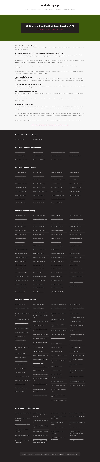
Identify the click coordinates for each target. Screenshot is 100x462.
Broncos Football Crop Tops (20, 353)
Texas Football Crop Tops (74, 172)
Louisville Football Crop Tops (57, 230)
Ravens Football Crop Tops (56, 374)
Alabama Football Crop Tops (20, 172)
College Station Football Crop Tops (40, 219)
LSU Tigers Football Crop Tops (39, 370)
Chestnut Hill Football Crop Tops (21, 280)
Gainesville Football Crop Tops (39, 265)
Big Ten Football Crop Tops (38, 155)
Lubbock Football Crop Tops (56, 234)
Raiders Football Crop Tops (56, 366)
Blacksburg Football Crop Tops (21, 253)
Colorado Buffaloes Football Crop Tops (22, 380)
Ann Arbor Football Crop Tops (21, 219)
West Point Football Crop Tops (75, 285)
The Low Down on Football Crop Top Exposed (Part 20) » (58, 125)
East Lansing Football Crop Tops (39, 249)
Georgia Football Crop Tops (20, 195)
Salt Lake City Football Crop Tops (57, 291)
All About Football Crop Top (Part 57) (77, 427)
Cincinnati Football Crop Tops (21, 288)
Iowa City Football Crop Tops (39, 280)
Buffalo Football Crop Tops (20, 265)
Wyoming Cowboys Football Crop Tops (77, 385)
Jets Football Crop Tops (38, 351)
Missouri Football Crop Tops (56, 172)
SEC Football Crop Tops (74, 152)
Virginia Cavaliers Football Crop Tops (77, 355)
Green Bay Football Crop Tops (39, 268)
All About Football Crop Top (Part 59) (58, 413)
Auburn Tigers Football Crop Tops (21, 332)
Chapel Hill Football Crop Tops (21, 272)
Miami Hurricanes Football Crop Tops (40, 374)
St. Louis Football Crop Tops (75, 230)
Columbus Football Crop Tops (39, 226)
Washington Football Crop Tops (76, 183)
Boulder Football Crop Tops (20, 261)
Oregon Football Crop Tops (56, 191)
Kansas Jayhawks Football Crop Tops (40, 355)
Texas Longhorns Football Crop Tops (77, 321)
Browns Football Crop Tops (20, 357)
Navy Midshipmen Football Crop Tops (58, 304)
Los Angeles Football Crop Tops (57, 226)
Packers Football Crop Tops (56, 343)
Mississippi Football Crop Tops (39, 202)
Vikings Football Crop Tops (75, 351)
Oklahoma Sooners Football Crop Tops (59, 330)
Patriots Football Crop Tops (56, 351)
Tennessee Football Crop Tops (57, 202)
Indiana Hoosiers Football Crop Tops (40, 334)
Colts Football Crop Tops (20, 384)
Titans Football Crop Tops (75, 330)
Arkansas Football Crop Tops (20, 179)
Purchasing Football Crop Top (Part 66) (77, 413)
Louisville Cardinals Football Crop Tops (41, 367)
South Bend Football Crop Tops (76, 226)
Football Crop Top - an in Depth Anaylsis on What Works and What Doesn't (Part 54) (76, 433)
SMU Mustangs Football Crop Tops (58, 385)
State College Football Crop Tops (76, 238)
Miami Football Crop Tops (56, 242)
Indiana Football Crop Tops (20, 202)
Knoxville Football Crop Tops (39, 291)
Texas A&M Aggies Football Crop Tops (77, 317)
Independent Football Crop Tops (39, 159)
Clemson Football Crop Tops (20, 291)
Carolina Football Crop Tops (20, 268)
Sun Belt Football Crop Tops (75, 155)
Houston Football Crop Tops (38, 272)
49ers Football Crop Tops (20, 304)
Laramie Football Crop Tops (56, 215)
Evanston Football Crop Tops (39, 257)
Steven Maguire (62, 454)
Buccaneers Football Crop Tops (21, 361)
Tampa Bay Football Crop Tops (75, 246)
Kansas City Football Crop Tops (39, 288)
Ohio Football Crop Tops (56, 183)
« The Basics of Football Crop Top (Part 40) (39, 125)
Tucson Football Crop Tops (75, 261)
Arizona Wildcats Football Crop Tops (22, 319)
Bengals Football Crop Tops (20, 340)
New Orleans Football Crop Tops (57, 261)
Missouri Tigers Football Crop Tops (40, 395)
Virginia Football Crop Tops (75, 179)
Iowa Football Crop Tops (38, 172)
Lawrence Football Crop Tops (57, 219)
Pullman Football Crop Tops (56, 288)
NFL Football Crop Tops (48, 9)
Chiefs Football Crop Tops (20, 372)
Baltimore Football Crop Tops (21, 246)
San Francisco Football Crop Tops (76, 219)
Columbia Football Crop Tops (39, 223)
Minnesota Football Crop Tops (39, 199)
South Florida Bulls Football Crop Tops (58, 400)
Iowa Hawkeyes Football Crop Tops (40, 338)
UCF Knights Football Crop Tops (76, 340)
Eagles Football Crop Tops (38, 304)
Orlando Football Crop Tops (56, 276)
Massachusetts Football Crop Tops (40, 191)
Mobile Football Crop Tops (56, 249)
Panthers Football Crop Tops (56, 347)
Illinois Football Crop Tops (20, 199)
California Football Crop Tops (21, 183)
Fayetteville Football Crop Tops (39, 261)
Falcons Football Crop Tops (38, 308)
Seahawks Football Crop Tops (57, 381)
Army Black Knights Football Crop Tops (22, 328)
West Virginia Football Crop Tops (76, 187)
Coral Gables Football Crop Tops (39, 230)
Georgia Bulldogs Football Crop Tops (40, 321)
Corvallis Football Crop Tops (38, 234)
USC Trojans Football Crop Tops (76, 344)
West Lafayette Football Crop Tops (76, 282)
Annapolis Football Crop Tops (21, 223)
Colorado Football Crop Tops (21, 187)
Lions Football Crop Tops (38, 363)
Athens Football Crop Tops (20, 230)
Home (26, 9)
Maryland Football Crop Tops (39, 187)
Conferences (58, 9)
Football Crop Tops (50, 5)
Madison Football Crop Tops (56, 238)
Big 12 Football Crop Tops (38, 152)
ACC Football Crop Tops (20, 152)
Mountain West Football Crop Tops (58, 152)
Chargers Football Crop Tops (20, 368)
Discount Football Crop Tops (69, 9)
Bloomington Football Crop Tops (21, 257)
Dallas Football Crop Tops (38, 238)
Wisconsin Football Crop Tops (75, 191)
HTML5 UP (76, 454)
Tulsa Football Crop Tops (74, 265)
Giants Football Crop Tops (38, 325)
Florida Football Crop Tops (20, 191)
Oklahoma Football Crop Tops (57, 187)
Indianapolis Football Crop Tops (39, 276)
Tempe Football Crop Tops (75, 253)
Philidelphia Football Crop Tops (57, 280)
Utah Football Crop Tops (74, 176)
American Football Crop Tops (21, 159)
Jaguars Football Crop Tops (38, 347)
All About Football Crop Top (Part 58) (58, 427)
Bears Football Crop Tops (20, 336)
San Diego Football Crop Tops (75, 215)
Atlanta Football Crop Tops (20, 234)
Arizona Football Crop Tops (20, 176)
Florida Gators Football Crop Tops (39, 312)
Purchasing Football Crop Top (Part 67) (40, 431)
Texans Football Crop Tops (75, 313)
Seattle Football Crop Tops (75, 223)
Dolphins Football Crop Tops (20, 391)
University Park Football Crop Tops (76, 272)
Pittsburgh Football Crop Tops (57, 284)
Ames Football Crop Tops (20, 215)
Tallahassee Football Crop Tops (76, 242)
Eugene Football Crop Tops (38, 253)
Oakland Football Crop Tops (56, 272)
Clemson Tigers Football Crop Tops (22, 376)
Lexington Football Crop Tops (57, 223)
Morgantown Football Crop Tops (57, 253)
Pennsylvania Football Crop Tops (57, 195)
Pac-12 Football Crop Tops (56, 159)
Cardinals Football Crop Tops (21, 364)
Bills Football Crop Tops (20, 344)
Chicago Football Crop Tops (20, 284)
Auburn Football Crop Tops (20, 238)
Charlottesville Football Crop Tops (21, 276)
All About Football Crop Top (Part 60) (40, 435)
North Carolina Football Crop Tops (58, 179)
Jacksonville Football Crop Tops (39, 284)
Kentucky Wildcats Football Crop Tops (40, 359)
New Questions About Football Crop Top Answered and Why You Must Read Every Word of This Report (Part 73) (40, 440)
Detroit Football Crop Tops (38, 246)
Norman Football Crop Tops (56, 268)
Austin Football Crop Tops (20, 242)
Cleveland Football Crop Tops (39, 215)
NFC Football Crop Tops (56, 155)
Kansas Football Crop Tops (38, 176)
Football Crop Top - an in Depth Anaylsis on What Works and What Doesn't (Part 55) (39, 414)
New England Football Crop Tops (57, 257)
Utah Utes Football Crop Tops (75, 347)
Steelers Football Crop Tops (75, 304)
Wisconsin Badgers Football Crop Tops (77, 381)
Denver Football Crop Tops (38, 242)
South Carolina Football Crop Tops (58, 199)
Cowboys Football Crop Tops (21, 387)
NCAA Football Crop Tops (35, 9)
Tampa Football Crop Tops (75, 249)
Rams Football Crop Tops (56, 370)
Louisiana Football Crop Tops (39, 183)
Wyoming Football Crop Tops (75, 195)
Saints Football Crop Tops (56, 377)
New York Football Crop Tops (57, 176)
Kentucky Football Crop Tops (39, 179)
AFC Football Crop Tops (19, 155)
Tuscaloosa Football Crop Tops (76, 268)
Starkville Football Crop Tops (75, 234)
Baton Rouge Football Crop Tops (21, 249)
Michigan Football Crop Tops (39, 195)
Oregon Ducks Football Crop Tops (58, 334)
